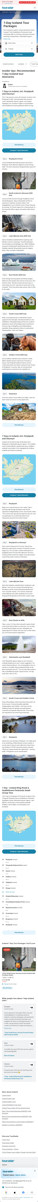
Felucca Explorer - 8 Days (10, 1149)
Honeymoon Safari (8, 1143)
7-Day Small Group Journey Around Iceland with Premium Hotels (18, 1033)
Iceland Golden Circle (9, 1102)
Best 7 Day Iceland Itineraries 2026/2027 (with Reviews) (16, 1112)
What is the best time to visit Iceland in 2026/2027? (18, 1122)
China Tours (6, 1139)
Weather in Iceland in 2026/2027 (12, 1125)
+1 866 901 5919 (8, 3)
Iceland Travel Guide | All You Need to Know (16, 1108)
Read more (7, 39)
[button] (19, 984)
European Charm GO (8, 1146)
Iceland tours (5, 12)
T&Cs (21, 1197)
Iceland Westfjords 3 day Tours (11, 1105)
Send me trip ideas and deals (14, 1187)
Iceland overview (8, 64)
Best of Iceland (9, 1055)
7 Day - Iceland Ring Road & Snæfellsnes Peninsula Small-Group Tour (18, 1077)
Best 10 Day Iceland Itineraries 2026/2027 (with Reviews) (17, 1117)
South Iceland (6, 1095)
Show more (7, 1028)
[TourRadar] (8, 8)
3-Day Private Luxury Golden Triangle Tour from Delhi (19, 1152)
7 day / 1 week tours (14, 12)
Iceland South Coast (8, 1098)
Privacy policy (27, 1197)
